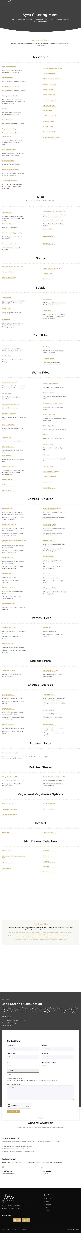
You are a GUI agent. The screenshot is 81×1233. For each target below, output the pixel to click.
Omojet (77, 1229)
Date (9, 1062)
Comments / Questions (14, 1084)
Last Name (45, 1045)
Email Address (11, 1053)
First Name (10, 1045)
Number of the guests (49, 1062)
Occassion (45, 1053)
